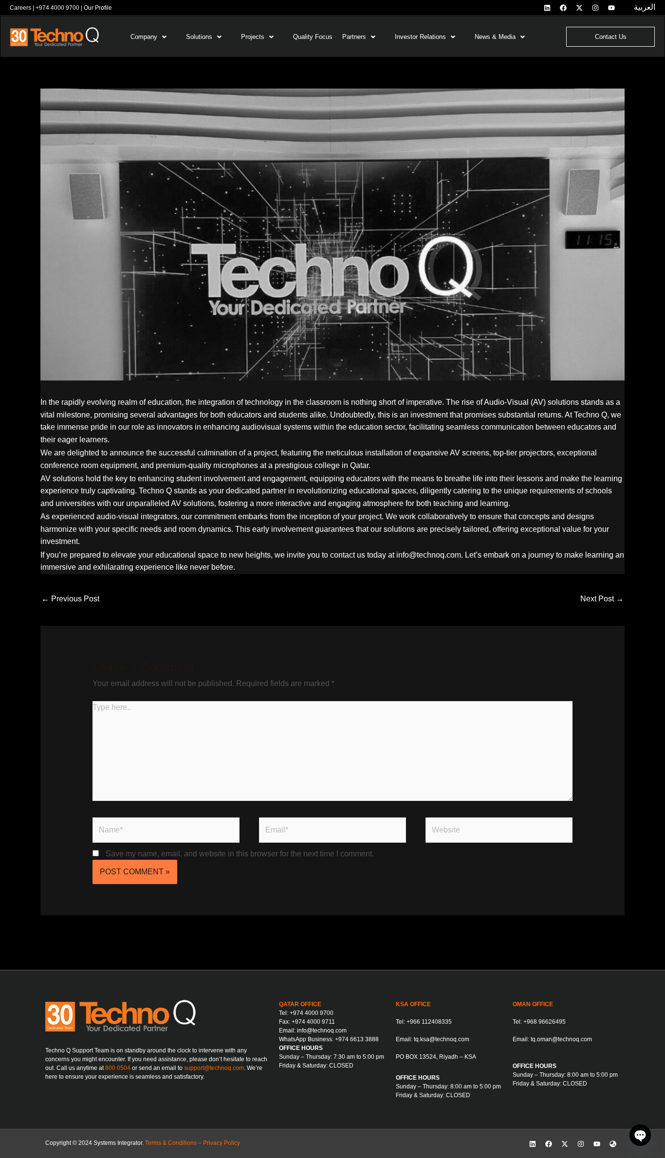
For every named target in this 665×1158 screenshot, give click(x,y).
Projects (252, 36)
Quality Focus (312, 36)
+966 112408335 (429, 1021)
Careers (20, 7)
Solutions (199, 36)
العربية (644, 7)
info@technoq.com (322, 1030)
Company (143, 36)
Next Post (602, 599)
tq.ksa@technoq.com (441, 1039)
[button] (153, 36)
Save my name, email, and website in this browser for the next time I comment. (240, 854)
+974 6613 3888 (357, 1039)
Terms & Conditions (171, 1143)
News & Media (495, 36)
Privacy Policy (221, 1143)
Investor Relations (420, 36)
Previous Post (70, 599)
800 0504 (117, 1068)
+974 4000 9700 (57, 7)
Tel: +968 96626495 (539, 1021)
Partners (354, 36)
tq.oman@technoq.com (561, 1039)
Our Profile (98, 7)
